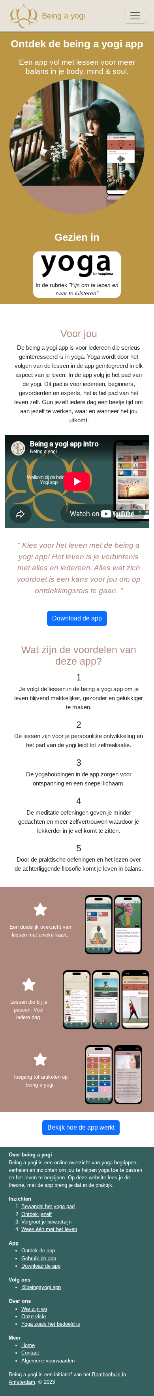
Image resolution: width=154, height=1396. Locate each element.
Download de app (77, 618)
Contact (30, 1353)
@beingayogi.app (41, 1287)
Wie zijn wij (34, 1309)
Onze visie (33, 1316)
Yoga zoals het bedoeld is (50, 1324)
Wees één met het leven (49, 1229)
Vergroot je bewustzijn (46, 1222)
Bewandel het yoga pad (48, 1206)
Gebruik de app (38, 1258)
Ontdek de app (38, 1251)
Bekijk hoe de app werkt (81, 1127)
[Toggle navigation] (135, 16)
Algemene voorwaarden (48, 1361)
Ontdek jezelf (36, 1214)
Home (28, 1345)
